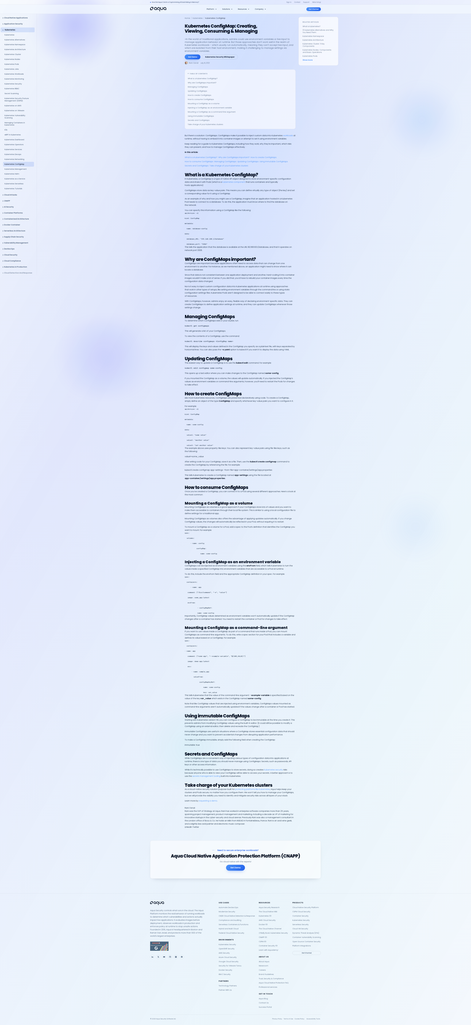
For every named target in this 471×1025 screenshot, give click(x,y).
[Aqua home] (158, 9)
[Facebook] (182, 957)
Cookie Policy (299, 1019)
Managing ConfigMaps (198, 87)
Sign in (288, 2)
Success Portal (265, 1007)
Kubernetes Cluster (13, 54)
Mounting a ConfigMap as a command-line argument (212, 112)
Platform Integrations (301, 946)
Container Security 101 (268, 946)
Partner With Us (225, 990)
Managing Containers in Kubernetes (15, 123)
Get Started (314, 9)
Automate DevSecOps (228, 907)
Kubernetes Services (13, 149)
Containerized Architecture (16, 219)
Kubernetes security (273, 769)
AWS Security (224, 953)
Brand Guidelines (266, 974)
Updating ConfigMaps (197, 91)
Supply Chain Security (14, 237)
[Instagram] (176, 957)
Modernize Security (227, 911)
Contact (297, 2)
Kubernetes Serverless (14, 183)
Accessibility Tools (313, 1019)
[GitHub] (170, 957)
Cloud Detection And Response (18, 273)
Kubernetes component (233, 182)
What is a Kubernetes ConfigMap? (202, 78)
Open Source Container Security (306, 941)
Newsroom (263, 966)
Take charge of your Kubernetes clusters (205, 124)
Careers (262, 970)
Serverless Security (300, 924)
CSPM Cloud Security (301, 911)
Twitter (196, 827)
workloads (288, 135)
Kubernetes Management (16, 169)
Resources (242, 9)
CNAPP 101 (263, 937)
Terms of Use (288, 1019)
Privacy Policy (277, 1019)
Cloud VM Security (300, 928)
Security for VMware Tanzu (230, 966)
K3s (6, 130)
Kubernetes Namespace (15, 44)
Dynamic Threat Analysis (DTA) (305, 933)
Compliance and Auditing (230, 920)
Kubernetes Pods (12, 64)
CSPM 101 (262, 941)
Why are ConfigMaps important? (202, 82)
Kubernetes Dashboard (14, 139)
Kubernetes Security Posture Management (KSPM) (17, 99)
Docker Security (225, 970)
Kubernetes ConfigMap (14, 164)
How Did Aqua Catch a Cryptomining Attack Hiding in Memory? (175, 2)
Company (259, 9)
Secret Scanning (12, 93)
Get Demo (192, 57)
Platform (210, 9)
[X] (158, 957)
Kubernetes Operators (14, 144)
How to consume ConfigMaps (201, 99)
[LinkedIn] (152, 957)
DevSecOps (9, 249)
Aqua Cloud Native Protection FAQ (273, 983)
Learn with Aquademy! (268, 950)
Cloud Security (10, 255)
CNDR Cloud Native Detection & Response (237, 916)
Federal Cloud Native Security (231, 933)
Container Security (300, 916)
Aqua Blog (263, 998)
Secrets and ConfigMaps (198, 120)
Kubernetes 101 (265, 916)
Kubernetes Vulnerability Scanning (15, 116)
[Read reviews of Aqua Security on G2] (182, 946)
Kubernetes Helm (12, 174)
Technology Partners (228, 986)
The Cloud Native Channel (270, 928)
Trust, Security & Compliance (271, 978)
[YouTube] (164, 957)
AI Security (9, 207)
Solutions (226, 9)
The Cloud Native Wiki (268, 911)
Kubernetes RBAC (12, 88)
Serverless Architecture (14, 231)
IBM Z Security (224, 974)
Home (187, 18)
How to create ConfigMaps (199, 95)
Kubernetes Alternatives (15, 40)
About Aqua (264, 961)
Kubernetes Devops (13, 154)
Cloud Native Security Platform (305, 907)
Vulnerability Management (16, 243)
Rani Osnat (193, 63)
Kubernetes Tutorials (13, 188)
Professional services (268, 987)
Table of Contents (199, 74)
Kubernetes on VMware (14, 110)
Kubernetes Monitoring (14, 79)
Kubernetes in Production (15, 267)
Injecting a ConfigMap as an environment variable (210, 107)
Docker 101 (263, 924)
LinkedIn (189, 827)
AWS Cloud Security (267, 920)
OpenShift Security (227, 948)
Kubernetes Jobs (12, 69)
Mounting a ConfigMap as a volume (203, 103)
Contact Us (264, 1003)
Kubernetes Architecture (15, 49)
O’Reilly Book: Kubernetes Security (273, 933)
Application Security (13, 24)
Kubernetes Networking (14, 159)
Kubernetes (10, 30)
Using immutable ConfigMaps (201, 116)
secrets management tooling (206, 776)
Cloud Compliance (12, 261)
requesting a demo (208, 800)
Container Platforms (13, 213)
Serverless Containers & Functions (233, 924)
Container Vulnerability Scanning (306, 937)
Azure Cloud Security (228, 957)
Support (306, 2)
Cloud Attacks (10, 195)
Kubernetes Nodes (12, 59)
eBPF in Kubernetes (13, 134)
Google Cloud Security (228, 961)
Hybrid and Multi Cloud (228, 928)
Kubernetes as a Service (15, 179)
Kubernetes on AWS (13, 105)
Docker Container (12, 225)
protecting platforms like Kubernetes (252, 789)
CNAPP (7, 201)
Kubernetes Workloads (14, 74)
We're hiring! (316, 2)
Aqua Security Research (269, 907)
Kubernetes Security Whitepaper (220, 57)
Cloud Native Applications (16, 18)
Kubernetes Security (13, 84)
